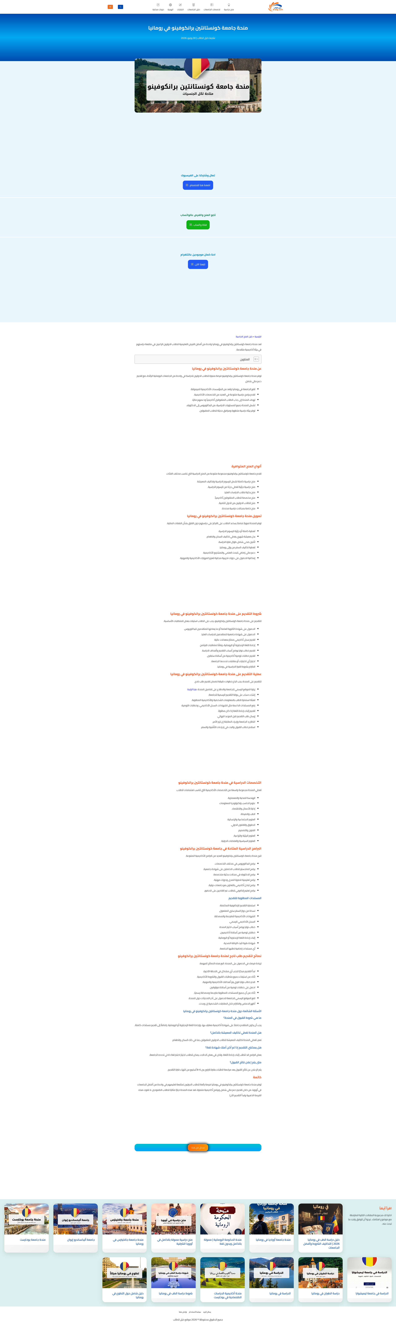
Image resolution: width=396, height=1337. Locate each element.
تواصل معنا (183, 1311)
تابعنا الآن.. (199, 264)
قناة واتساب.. (199, 224)
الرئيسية (258, 337)
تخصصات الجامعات (212, 9)
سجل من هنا (198, 1147)
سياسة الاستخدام (195, 1311)
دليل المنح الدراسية (244, 337)
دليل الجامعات (193, 9)
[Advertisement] (198, 136)
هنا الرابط (192, 689)
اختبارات (180, 9)
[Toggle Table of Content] (254, 359)
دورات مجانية (158, 9)
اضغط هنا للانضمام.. (199, 185)
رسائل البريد (207, 1311)
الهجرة (170, 9)
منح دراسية (229, 9)
